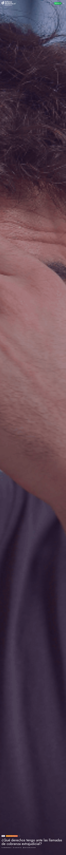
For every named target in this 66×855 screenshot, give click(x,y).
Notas (3, 836)
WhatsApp (57, 3)
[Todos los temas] (19, 836)
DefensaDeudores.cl (7, 847)
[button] (63, 3)
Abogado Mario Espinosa (11, 836)
